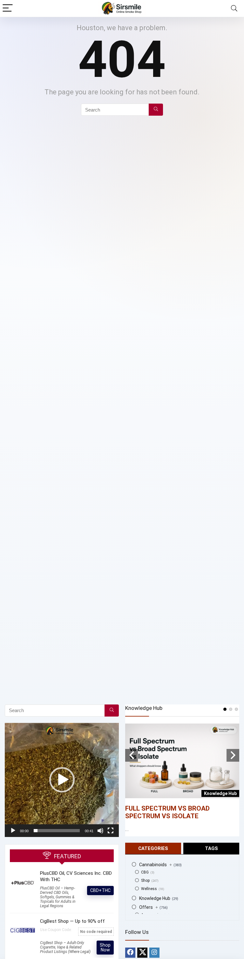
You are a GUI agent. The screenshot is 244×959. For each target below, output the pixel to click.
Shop (145, 880)
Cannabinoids (155, 864)
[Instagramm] (154, 953)
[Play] (13, 830)
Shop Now (105, 947)
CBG (145, 872)
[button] (62, 779)
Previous (131, 755)
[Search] (234, 8)
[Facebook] (130, 953)
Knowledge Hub (154, 898)
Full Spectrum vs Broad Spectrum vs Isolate (167, 812)
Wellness (149, 889)
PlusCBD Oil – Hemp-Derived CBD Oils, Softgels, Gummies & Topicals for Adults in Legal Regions (57, 897)
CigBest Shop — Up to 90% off (72, 921)
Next (233, 755)
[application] (62, 780)
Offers (148, 907)
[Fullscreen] (110, 830)
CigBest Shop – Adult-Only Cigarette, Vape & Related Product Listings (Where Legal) (65, 947)
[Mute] (100, 830)
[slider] (57, 830)
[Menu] (7, 8)
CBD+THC (100, 890)
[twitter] (142, 953)
